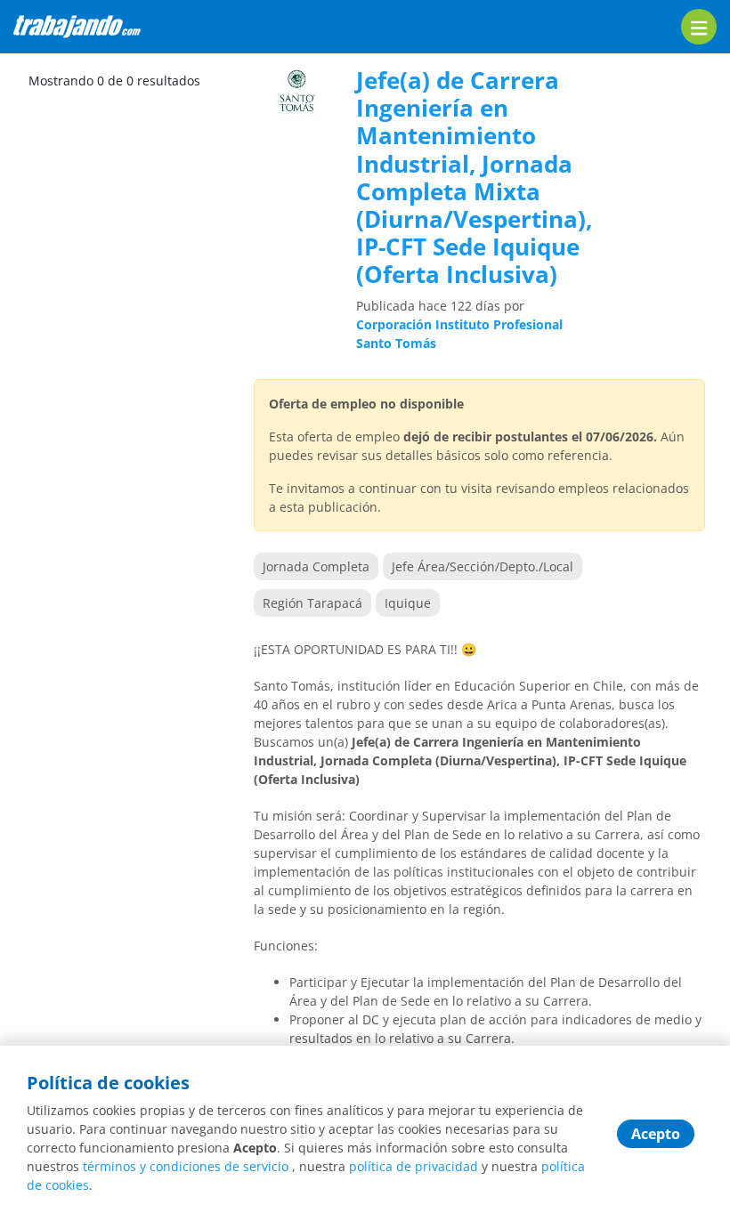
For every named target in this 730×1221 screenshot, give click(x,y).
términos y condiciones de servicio (185, 1166)
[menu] (699, 26)
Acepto (655, 1134)
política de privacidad (413, 1166)
